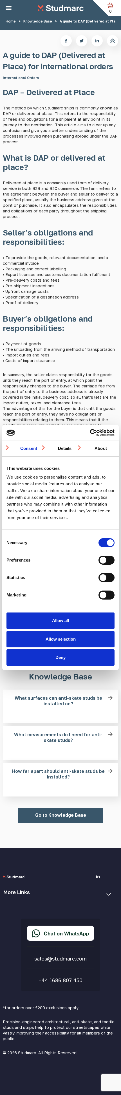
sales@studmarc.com (60, 958)
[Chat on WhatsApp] (60, 933)
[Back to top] (112, 40)
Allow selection (61, 639)
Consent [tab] (28, 448)
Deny (60, 657)
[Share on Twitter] (81, 40)
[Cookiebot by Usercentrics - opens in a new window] (90, 432)
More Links (16, 892)
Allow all (60, 620)
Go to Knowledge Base (60, 815)
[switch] (106, 560)
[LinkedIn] (97, 876)
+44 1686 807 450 (60, 980)
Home (11, 21)
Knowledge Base (37, 21)
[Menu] (9, 8)
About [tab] (101, 448)
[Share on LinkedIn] (97, 40)
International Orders (21, 78)
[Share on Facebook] (66, 40)
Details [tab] (65, 448)
